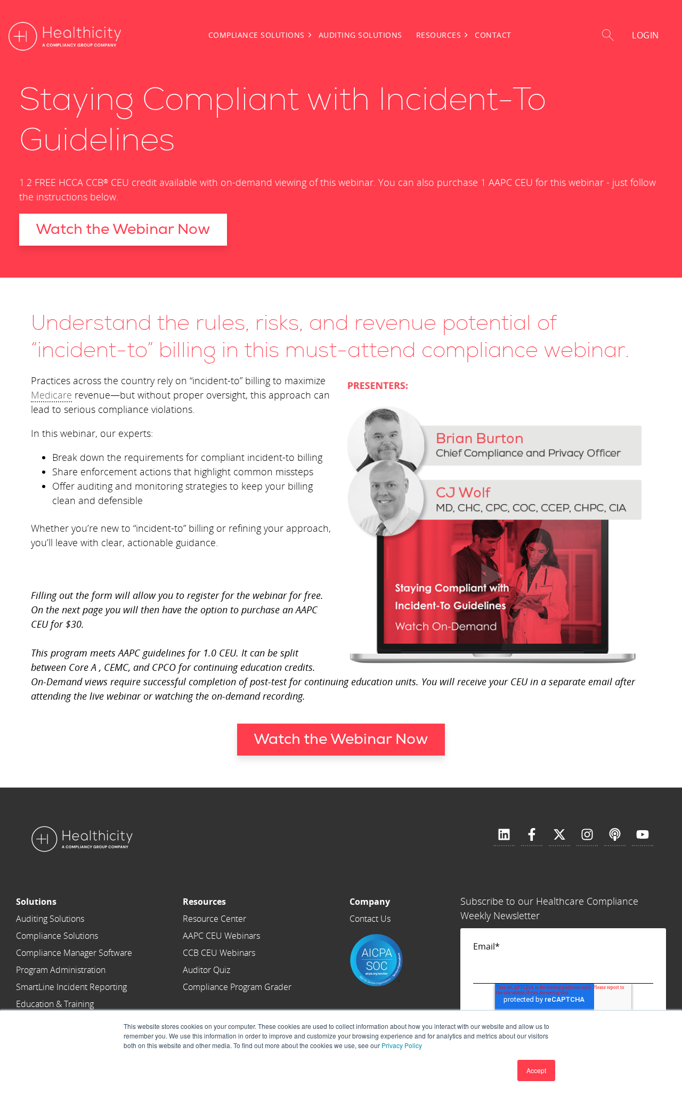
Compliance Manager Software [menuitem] (74, 953)
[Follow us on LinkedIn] (504, 835)
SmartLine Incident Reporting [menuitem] (71, 987)
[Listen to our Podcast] (615, 835)
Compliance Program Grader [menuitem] (237, 987)
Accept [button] (536, 1070)
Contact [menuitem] (493, 35)
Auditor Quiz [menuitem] (206, 970)
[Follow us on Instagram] (587, 835)
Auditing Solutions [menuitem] (360, 35)
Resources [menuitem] (438, 35)
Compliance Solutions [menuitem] (256, 35)
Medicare (51, 394)
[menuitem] (74, 901)
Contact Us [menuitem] (370, 918)
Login (645, 35)
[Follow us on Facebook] (531, 835)
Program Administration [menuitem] (60, 970)
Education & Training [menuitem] (55, 1004)
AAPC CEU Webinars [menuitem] (221, 936)
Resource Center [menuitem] (214, 918)
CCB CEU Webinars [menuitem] (219, 953)
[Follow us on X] (559, 835)
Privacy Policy (401, 1045)
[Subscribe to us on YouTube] (642, 835)
